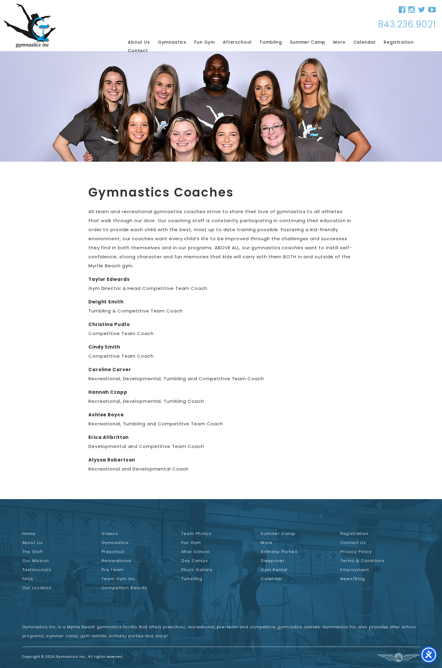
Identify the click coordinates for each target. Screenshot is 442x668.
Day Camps (194, 561)
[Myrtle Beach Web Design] (398, 657)
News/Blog (352, 579)
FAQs (27, 579)
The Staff (32, 552)
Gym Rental (274, 570)
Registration (398, 42)
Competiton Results (124, 588)
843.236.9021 (407, 24)
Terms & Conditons (362, 561)
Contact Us (353, 542)
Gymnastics (172, 42)
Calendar (364, 42)
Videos (110, 533)
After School (195, 552)
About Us (139, 42)
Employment (354, 570)
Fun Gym (204, 42)
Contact (138, 51)
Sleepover (273, 561)
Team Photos (196, 533)
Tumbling (270, 42)
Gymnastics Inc (30, 25)
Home (29, 533)
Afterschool (237, 42)
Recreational (117, 561)
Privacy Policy (356, 552)
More (339, 42)
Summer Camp (307, 42)
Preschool (113, 552)
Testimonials (37, 570)
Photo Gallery (197, 570)
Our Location (37, 588)
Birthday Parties (279, 552)
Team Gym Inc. (119, 579)
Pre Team (113, 570)
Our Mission (35, 561)
